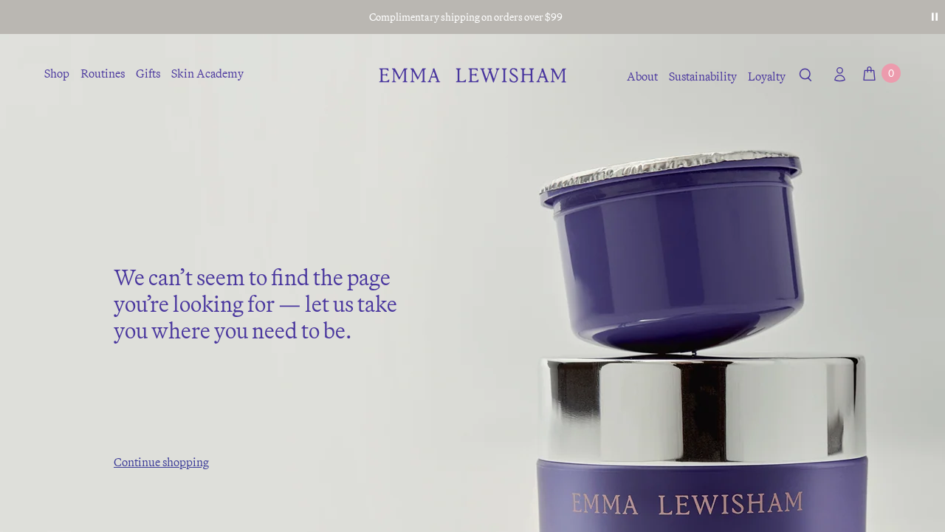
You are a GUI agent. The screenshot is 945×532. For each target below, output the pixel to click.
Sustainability (703, 76)
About (642, 76)
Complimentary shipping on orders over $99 (466, 17)
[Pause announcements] (935, 17)
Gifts (148, 73)
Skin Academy (207, 73)
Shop (56, 73)
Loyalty (767, 76)
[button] (806, 77)
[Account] (836, 74)
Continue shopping (161, 461)
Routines (102, 73)
